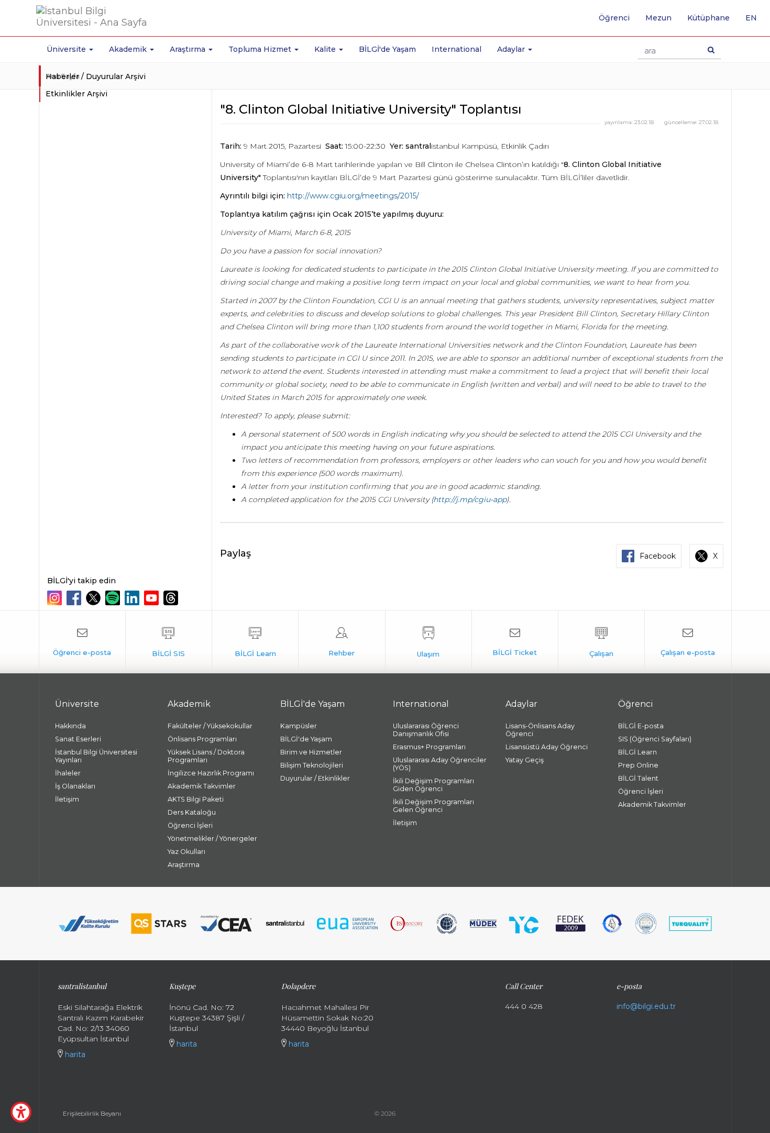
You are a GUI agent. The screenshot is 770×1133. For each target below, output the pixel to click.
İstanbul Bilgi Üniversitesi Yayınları (96, 756)
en (755, 21)
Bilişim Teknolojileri (311, 765)
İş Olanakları (75, 786)
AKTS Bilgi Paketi (196, 799)
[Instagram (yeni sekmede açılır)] (55, 598)
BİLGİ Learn (637, 752)
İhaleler (68, 773)
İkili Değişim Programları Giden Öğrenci (433, 785)
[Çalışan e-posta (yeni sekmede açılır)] (688, 641)
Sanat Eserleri (78, 739)
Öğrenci (614, 18)
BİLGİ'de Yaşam (387, 49)
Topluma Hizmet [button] (260, 49)
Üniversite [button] (67, 49)
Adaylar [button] (512, 49)
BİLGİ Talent (638, 778)
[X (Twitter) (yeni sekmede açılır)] (94, 598)
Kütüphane (708, 18)
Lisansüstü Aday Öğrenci (546, 747)
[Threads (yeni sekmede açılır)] (172, 598)
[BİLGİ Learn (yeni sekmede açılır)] (255, 641)
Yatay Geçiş (524, 760)
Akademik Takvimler (202, 786)
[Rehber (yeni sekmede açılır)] (341, 641)
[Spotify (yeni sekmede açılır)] (114, 598)
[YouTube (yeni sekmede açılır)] (152, 598)
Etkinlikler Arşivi (76, 93)
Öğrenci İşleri (190, 825)
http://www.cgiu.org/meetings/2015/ (353, 196)
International (456, 49)
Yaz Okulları (186, 852)
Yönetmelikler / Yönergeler (212, 838)
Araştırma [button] (188, 49)
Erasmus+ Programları (429, 747)
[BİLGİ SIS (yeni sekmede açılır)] (169, 641)
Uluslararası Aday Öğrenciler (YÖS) (440, 764)
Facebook (658, 556)
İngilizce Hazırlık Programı (211, 773)
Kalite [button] (326, 49)
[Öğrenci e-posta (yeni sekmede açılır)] (82, 641)
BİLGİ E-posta (641, 726)
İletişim (67, 799)
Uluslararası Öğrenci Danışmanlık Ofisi (426, 730)
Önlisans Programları (202, 739)
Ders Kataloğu (192, 812)
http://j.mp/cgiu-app (470, 499)
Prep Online (638, 765)
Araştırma (184, 865)
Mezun (658, 18)
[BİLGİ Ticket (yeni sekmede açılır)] (515, 641)
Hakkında (70, 726)
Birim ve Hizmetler (311, 752)
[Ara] (711, 49)
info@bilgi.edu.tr (646, 1006)
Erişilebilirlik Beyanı (92, 1113)
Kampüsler (298, 726)
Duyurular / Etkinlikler (315, 778)
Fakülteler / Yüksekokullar (210, 726)
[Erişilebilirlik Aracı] (20, 1112)
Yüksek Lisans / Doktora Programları (206, 756)
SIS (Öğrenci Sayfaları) (654, 739)
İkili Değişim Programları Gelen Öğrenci (433, 806)
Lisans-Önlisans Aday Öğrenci (540, 730)
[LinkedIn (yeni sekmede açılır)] (133, 598)
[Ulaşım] (428, 641)
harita (74, 1054)
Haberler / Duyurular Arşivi (96, 76)
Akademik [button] (129, 49)
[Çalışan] (601, 641)
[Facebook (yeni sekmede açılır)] (75, 598)
